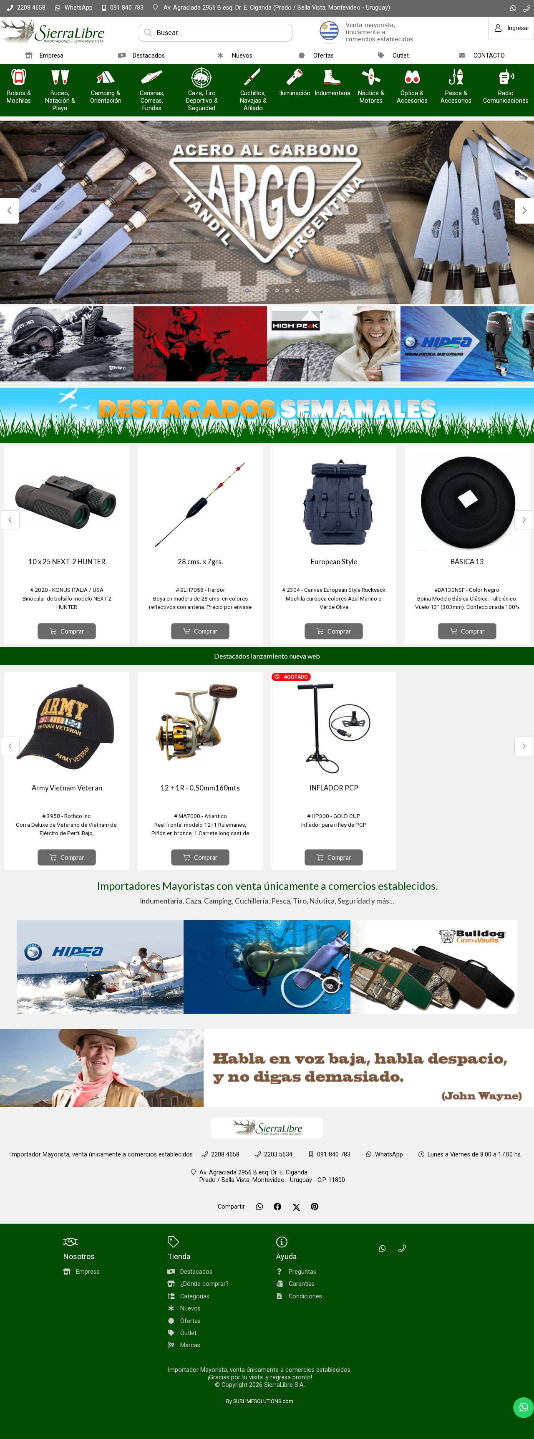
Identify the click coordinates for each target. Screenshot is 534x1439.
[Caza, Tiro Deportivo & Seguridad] (202, 78)
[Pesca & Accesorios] (456, 78)
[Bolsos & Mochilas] (19, 78)
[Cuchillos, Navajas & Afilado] (253, 78)
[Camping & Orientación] (105, 78)
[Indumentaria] (332, 78)
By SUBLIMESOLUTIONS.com (259, 1401)
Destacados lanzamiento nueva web (267, 656)
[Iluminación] (294, 78)
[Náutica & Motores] (371, 78)
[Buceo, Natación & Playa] (60, 78)
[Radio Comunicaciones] (506, 78)
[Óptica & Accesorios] (412, 78)
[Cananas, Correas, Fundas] (152, 78)
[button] (237, 290)
